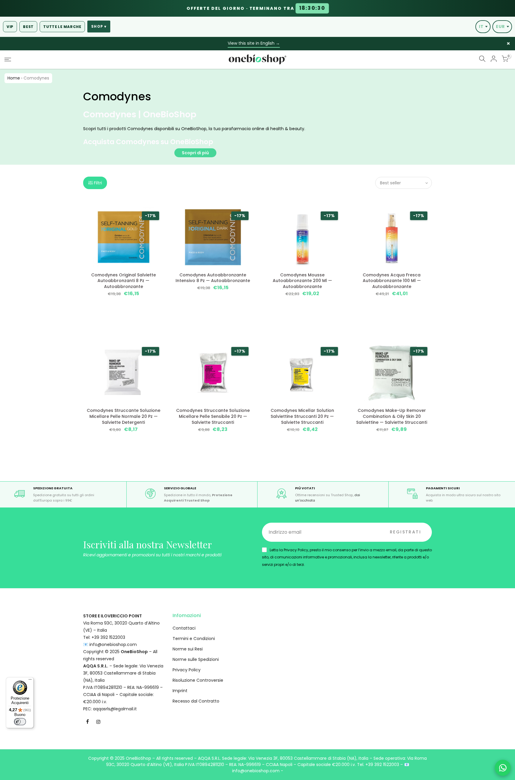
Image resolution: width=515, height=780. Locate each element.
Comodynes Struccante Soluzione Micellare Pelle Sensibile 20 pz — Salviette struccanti (213, 416)
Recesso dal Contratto (196, 701)
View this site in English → (254, 43)
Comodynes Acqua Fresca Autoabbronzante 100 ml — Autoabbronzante (392, 281)
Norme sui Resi (188, 649)
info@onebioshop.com (113, 644)
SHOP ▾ (98, 26)
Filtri (98, 183)
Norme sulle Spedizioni (196, 659)
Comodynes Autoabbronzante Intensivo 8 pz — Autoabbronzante (213, 278)
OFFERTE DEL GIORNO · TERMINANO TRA (256, 8)
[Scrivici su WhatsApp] (503, 768)
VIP (10, 26)
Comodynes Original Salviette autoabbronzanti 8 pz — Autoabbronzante (123, 281)
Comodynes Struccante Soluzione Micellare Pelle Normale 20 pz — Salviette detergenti (123, 416)
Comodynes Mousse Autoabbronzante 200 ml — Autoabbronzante (302, 281)
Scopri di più (195, 153)
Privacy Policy (187, 670)
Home (13, 78)
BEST (28, 26)
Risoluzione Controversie (198, 680)
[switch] (20, 721)
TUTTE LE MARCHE (62, 26)
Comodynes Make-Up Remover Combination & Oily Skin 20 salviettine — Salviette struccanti (391, 416)
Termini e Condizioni (194, 639)
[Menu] (30, 680)
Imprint (180, 691)
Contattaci (184, 628)
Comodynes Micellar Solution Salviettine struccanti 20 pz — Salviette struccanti (302, 416)
